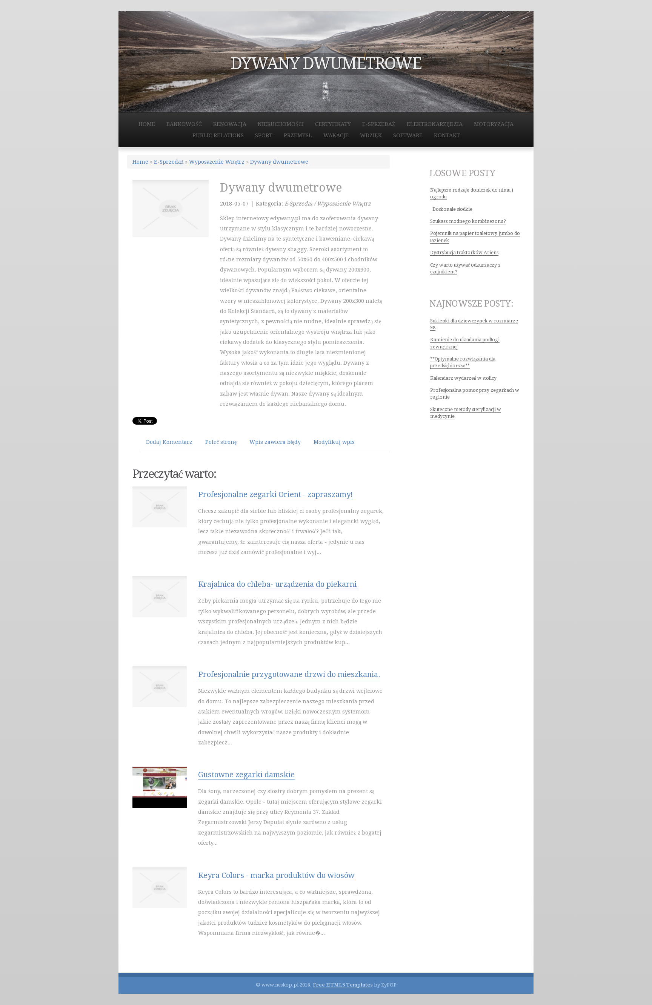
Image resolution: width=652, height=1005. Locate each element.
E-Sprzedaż (168, 162)
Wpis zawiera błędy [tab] (275, 442)
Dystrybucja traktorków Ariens (464, 252)
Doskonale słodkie (451, 209)
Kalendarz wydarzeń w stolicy (463, 378)
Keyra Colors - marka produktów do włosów (276, 875)
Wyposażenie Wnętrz (216, 162)
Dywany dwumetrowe (279, 162)
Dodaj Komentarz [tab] (169, 442)
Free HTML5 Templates (343, 985)
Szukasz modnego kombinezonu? (468, 221)
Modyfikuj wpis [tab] (334, 442)
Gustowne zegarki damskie (246, 774)
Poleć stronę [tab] (221, 442)
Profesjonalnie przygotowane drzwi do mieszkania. (289, 674)
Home (140, 162)
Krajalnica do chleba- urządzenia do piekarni (277, 584)
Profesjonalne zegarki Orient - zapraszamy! (275, 494)
